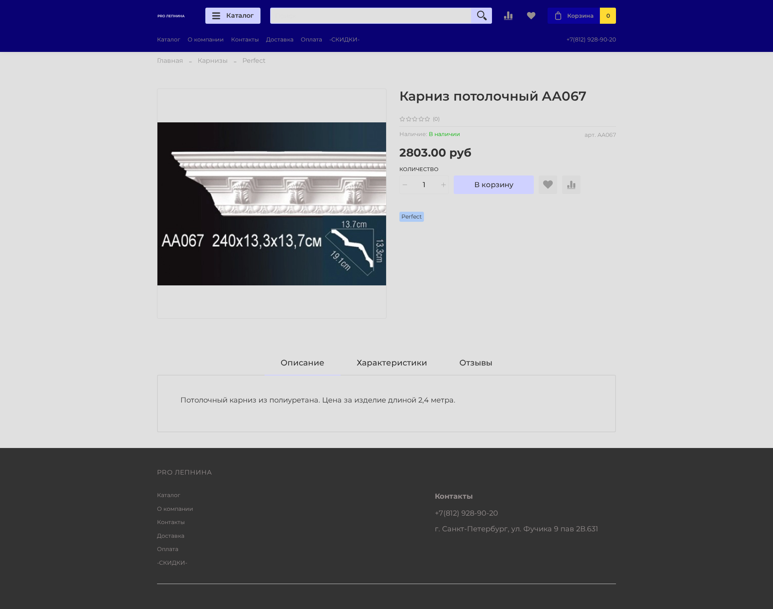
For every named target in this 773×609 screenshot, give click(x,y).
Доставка (279, 39)
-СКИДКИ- (344, 39)
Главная (170, 60)
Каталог (240, 15)
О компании (206, 39)
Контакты (245, 39)
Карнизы (213, 60)
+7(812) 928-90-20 (591, 39)
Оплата (311, 39)
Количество (418, 169)
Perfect (254, 60)
